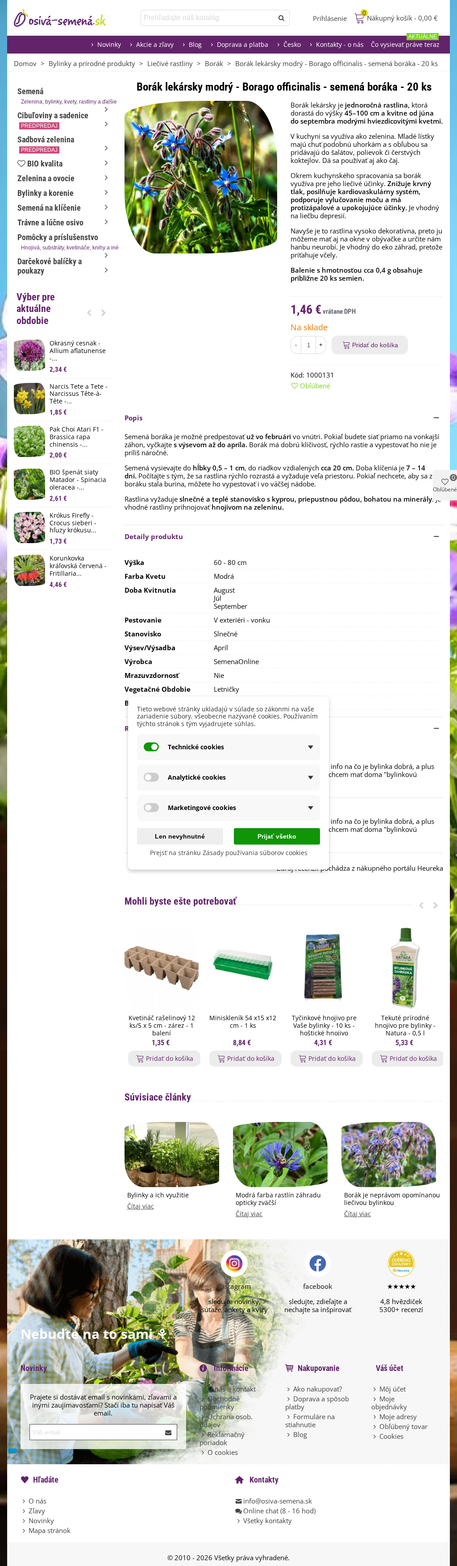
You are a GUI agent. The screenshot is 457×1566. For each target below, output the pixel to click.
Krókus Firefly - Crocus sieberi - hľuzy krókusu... (73, 523)
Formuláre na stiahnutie (310, 1420)
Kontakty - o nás (340, 44)
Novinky (109, 44)
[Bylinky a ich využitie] (172, 1153)
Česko (292, 44)
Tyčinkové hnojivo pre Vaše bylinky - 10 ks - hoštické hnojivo (324, 1025)
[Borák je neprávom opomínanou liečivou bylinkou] (388, 1153)
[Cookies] (375, 1436)
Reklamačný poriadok (222, 1438)
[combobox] (207, 17)
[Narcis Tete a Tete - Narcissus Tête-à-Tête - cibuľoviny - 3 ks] (29, 398)
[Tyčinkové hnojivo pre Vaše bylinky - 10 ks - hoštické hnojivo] (324, 968)
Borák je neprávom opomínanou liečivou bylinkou (392, 1199)
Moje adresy (398, 1416)
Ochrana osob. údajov (226, 1420)
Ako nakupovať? (317, 1388)
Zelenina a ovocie (46, 178)
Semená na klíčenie (49, 207)
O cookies (223, 1452)
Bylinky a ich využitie (158, 1195)
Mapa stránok (50, 1530)
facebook (317, 1286)
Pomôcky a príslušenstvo (64, 242)
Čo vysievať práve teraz (405, 42)
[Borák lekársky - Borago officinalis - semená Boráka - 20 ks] (201, 176)
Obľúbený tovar (403, 1426)
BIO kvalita (44, 163)
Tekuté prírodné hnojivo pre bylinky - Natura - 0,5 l (405, 1025)
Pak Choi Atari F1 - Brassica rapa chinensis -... (77, 437)
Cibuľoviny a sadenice (52, 120)
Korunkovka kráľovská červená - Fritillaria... (78, 566)
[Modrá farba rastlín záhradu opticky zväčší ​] (280, 1153)
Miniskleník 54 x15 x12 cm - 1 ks (242, 1022)
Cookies (391, 1436)
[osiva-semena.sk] (67, 18)
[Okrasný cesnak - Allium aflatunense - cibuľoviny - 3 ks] (29, 355)
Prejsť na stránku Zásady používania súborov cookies (228, 852)
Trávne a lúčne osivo (50, 222)
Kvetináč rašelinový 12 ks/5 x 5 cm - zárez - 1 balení (162, 1025)
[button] (89, 312)
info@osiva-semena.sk (277, 1500)
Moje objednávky (389, 1402)
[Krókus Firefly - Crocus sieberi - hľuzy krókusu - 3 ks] (29, 527)
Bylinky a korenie (45, 193)
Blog (195, 44)
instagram (234, 1286)
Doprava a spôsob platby (317, 1402)
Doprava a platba (242, 44)
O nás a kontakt (232, 1388)
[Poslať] (281, 17)
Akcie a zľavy (155, 44)
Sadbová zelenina (45, 144)
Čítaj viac (140, 1206)
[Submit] (169, 1432)
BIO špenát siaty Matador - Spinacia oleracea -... (78, 480)
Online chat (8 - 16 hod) (279, 1510)
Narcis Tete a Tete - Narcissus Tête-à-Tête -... (79, 394)
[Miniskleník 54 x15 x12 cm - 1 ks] (243, 968)
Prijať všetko (277, 835)
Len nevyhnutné (180, 835)
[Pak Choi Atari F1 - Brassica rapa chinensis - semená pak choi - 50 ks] (29, 441)
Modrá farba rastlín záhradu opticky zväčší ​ (278, 1199)
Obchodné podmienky (219, 1402)
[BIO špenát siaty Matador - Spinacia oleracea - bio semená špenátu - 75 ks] (29, 484)
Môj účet (392, 1388)
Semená (64, 96)
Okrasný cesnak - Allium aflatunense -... (78, 351)
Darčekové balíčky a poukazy (49, 266)
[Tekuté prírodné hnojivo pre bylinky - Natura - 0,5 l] (405, 968)
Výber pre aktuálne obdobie (36, 308)
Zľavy (37, 1510)
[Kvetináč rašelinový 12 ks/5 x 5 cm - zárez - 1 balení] (162, 968)
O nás (37, 1500)
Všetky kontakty (267, 1520)
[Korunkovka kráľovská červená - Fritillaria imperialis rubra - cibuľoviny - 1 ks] (29, 570)
